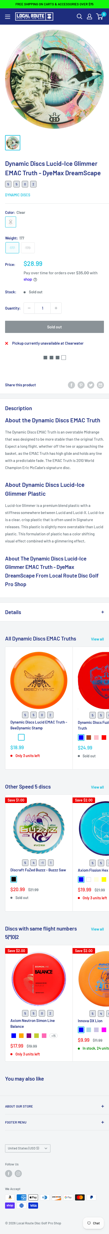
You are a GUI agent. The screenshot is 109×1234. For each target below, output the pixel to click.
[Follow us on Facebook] (8, 1173)
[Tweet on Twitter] (90, 385)
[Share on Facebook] (71, 385)
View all (97, 639)
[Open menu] (7, 17)
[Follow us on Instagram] (18, 1173)
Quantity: (13, 308)
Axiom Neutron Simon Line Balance (32, 1023)
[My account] (89, 16)
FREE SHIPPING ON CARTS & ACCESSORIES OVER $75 (54, 4)
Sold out (54, 326)
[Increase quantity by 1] (56, 308)
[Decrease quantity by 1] (29, 308)
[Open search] (79, 16)
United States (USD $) (23, 1148)
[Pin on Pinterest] (81, 385)
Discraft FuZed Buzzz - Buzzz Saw (38, 870)
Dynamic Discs (17, 195)
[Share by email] (100, 385)
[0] (100, 16)
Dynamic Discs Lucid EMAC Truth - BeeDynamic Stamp (38, 725)
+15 (53, 1035)
